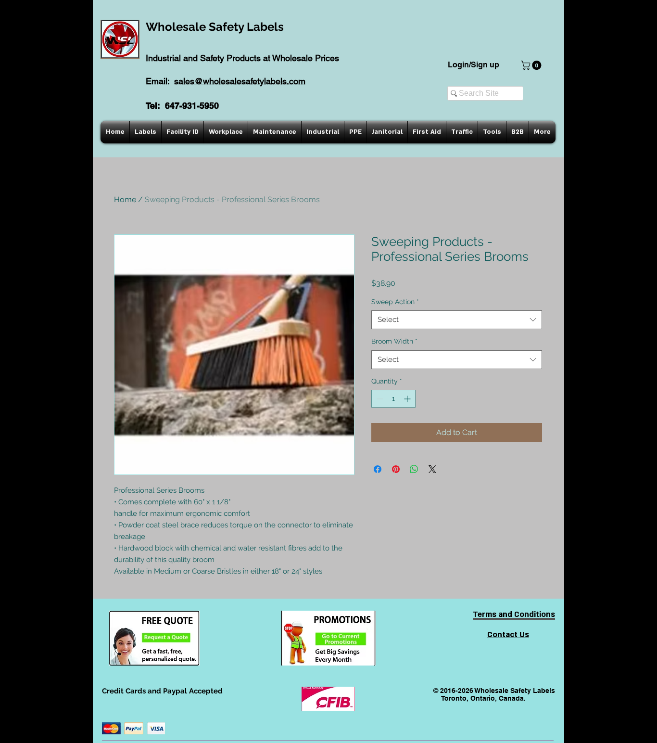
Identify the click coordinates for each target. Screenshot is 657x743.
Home (125, 199)
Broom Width (394, 341)
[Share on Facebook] (377, 469)
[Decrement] (379, 398)
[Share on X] (432, 469)
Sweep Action (395, 302)
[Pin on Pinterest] (396, 469)
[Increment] (408, 398)
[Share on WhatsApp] (414, 469)
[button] (532, 65)
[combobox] (456, 319)
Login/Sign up (473, 64)
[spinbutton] (393, 398)
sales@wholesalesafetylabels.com (239, 81)
